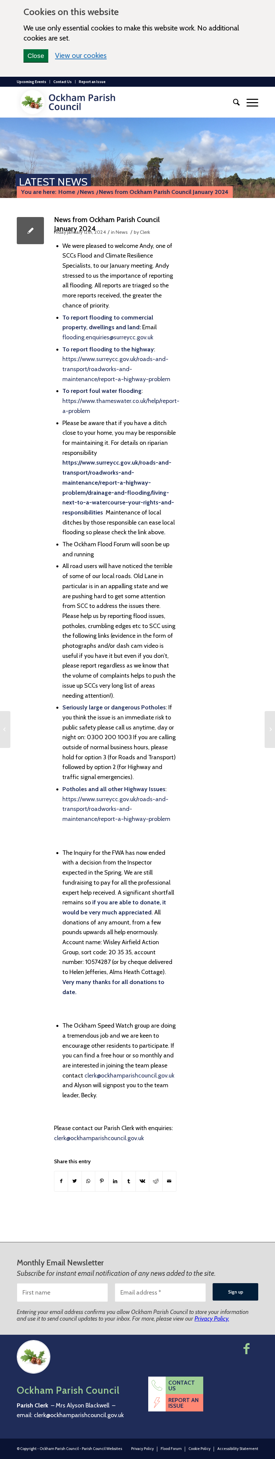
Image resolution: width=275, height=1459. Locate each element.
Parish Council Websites (102, 1448)
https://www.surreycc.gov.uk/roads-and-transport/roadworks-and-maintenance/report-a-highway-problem (116, 369)
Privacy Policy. (212, 1318)
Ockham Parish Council (59, 1448)
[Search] (233, 102)
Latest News (53, 181)
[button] (249, 102)
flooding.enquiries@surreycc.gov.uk (107, 337)
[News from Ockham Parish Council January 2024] (30, 230)
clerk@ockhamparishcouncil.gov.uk (129, 1075)
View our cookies (81, 55)
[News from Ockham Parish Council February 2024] (5, 729)
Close (36, 55)
